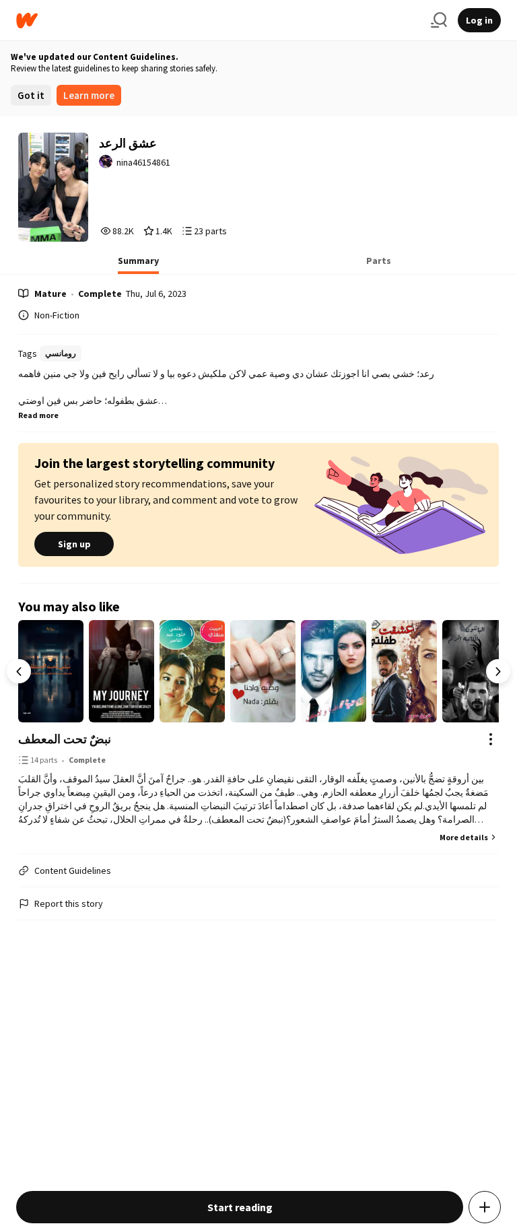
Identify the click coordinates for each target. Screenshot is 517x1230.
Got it (31, 95)
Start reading (240, 1207)
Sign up (74, 544)
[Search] (439, 20)
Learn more (88, 95)
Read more (38, 415)
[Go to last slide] (19, 671)
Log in (479, 20)
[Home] (218, 20)
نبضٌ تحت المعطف (64, 739)
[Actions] (491, 739)
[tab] (138, 264)
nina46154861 (143, 162)
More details (464, 837)
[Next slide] (498, 671)
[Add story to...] (485, 1207)
